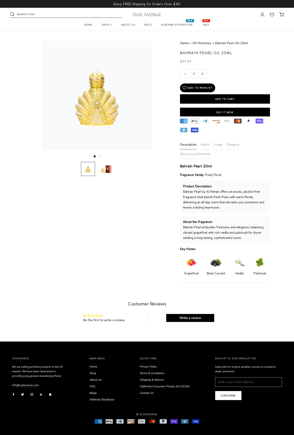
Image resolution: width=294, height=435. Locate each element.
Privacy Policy (148, 366)
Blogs (93, 393)
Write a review (190, 318)
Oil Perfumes (201, 43)
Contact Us (147, 393)
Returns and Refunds (195, 154)
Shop (93, 373)
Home (184, 43)
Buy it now (225, 112)
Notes (205, 144)
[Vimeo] (41, 394)
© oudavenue (147, 414)
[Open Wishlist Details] (272, 15)
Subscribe (228, 395)
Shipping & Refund (151, 380)
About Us (96, 380)
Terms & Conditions (152, 373)
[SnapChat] (50, 394)
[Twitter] (22, 394)
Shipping (233, 144)
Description (188, 144)
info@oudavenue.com (25, 385)
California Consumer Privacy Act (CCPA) (164, 386)
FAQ (92, 386)
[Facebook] (13, 394)
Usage (218, 144)
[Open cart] (281, 15)
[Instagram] (31, 394)
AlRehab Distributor (102, 399)
